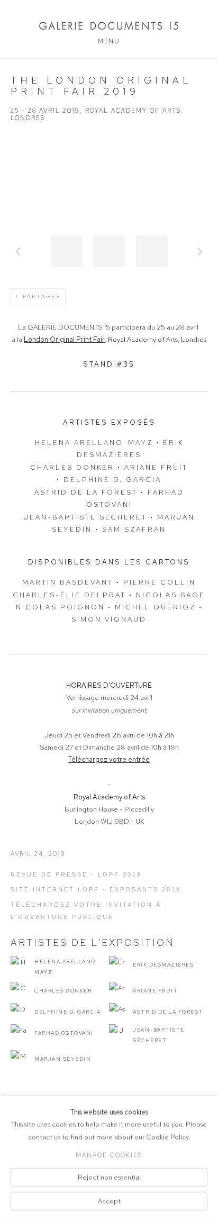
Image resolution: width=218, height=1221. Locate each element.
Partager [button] (42, 296)
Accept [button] (109, 1201)
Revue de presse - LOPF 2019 (76, 874)
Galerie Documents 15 (109, 25)
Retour (18, 251)
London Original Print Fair (64, 339)
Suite (200, 251)
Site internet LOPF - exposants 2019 (96, 889)
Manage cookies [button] (109, 1155)
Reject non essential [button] (109, 1176)
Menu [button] (109, 41)
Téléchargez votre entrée (109, 759)
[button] (66, 251)
